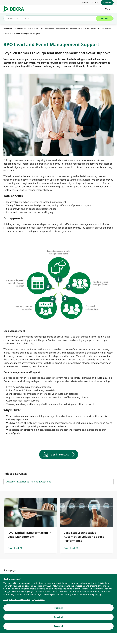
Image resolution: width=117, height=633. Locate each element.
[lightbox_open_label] (58, 285)
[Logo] (14, 9)
